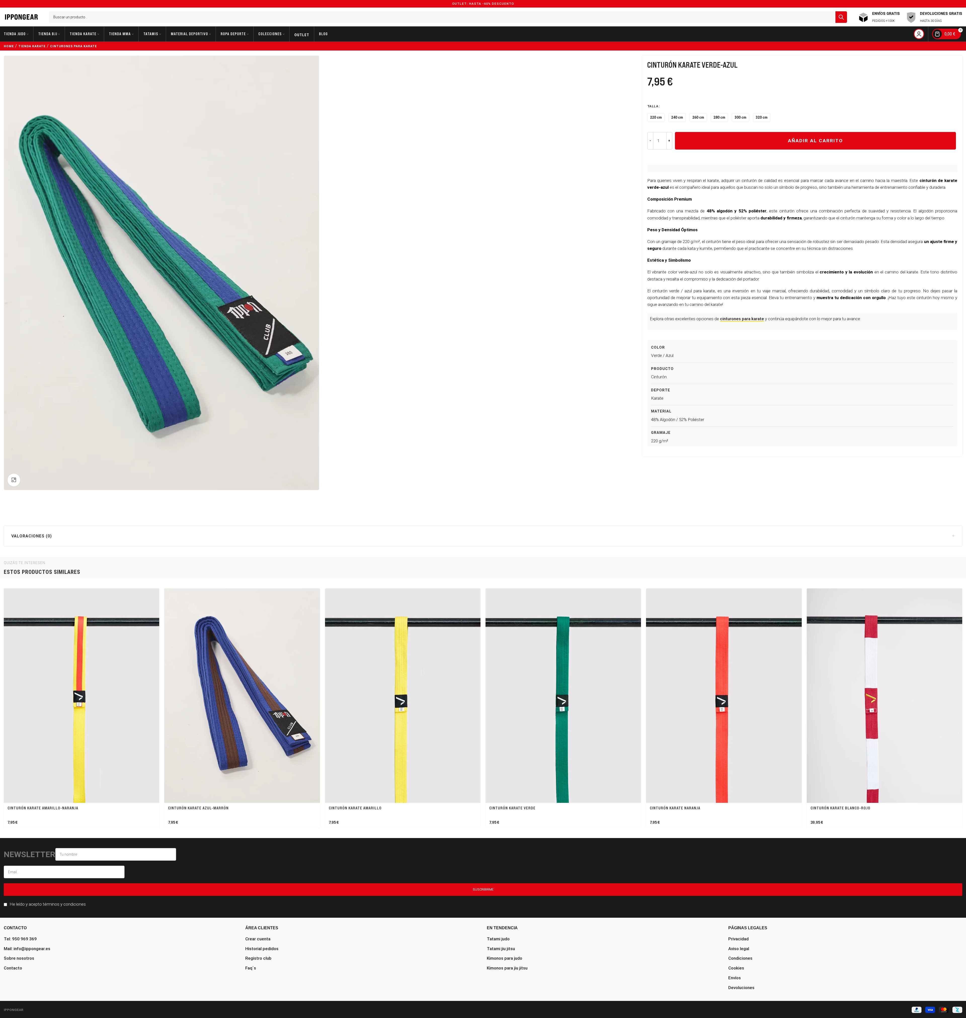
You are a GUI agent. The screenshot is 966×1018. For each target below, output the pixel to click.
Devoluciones (741, 987)
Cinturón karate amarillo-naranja (43, 808)
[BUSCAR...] (841, 17)
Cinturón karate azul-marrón (198, 808)
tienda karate (32, 46)
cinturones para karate (73, 46)
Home (9, 46)
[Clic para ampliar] (14, 480)
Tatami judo (498, 938)
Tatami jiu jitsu (501, 948)
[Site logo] (21, 16)
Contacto (13, 967)
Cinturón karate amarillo (355, 808)
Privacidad (738, 938)
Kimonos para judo (504, 958)
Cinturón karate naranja (675, 808)
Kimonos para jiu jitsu (507, 967)
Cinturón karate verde (512, 808)
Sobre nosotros (19, 958)
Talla (653, 106)
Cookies (736, 967)
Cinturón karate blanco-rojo (840, 808)
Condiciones (740, 958)
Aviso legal (738, 948)
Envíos (734, 977)
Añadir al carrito (815, 141)
